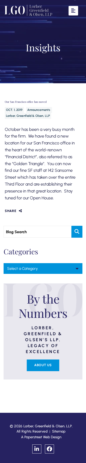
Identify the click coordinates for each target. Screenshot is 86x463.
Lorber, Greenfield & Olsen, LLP (28, 116)
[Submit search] (76, 232)
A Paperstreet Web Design (41, 437)
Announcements (39, 110)
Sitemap (58, 431)
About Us (43, 365)
